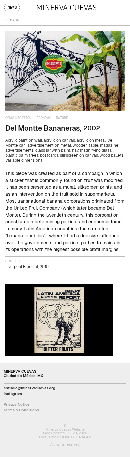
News (12, 7)
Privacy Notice (17, 404)
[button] (122, 7)
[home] (66, 7)
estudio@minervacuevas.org (29, 388)
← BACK (12, 20)
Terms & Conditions (21, 410)
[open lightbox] (59, 320)
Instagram (13, 393)
